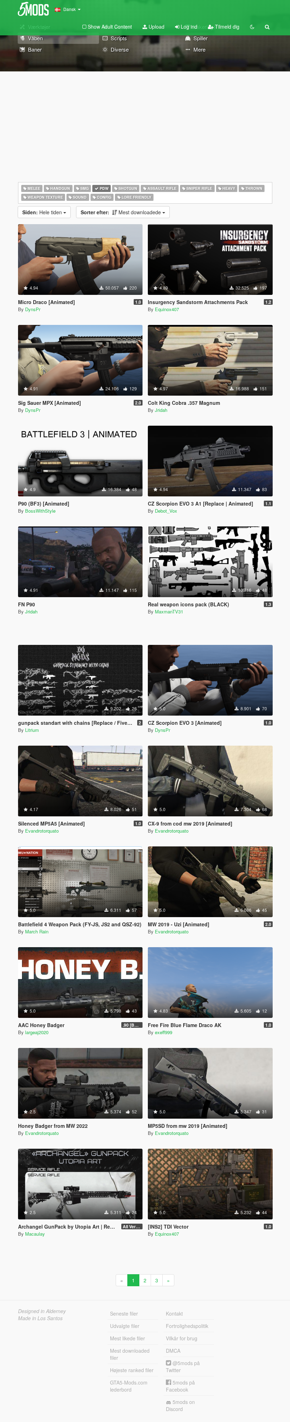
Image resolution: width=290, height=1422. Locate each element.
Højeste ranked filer (131, 1370)
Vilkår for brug (181, 1338)
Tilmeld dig (226, 26)
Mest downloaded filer (130, 1354)
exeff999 (163, 1032)
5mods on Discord (180, 1405)
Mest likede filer (127, 1338)
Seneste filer (124, 1313)
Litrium (32, 730)
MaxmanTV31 (169, 611)
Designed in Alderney (42, 1311)
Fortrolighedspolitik (187, 1325)
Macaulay (35, 1233)
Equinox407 (167, 309)
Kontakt (174, 1313)
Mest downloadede (121, 212)
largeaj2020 (36, 1032)
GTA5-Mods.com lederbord (128, 1386)
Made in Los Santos (40, 1318)
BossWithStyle (40, 510)
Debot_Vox (166, 510)
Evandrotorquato (42, 830)
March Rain (36, 931)
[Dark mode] (252, 26)
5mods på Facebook (180, 1386)
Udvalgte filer (124, 1325)
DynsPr (32, 309)
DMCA (173, 1350)
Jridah (161, 410)
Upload (155, 26)
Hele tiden (42, 212)
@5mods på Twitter (183, 1366)
